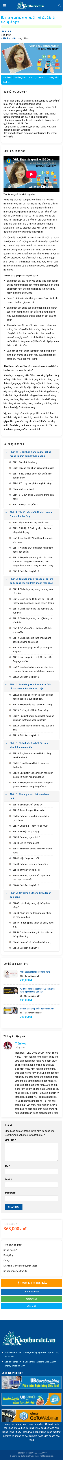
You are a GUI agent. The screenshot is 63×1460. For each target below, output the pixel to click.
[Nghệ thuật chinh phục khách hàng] (11, 973)
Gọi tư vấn (31, 1299)
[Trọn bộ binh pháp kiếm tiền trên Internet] (11, 1010)
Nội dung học (20, 77)
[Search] (59, 5)
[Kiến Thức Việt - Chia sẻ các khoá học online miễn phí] (31, 5)
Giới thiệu (7, 77)
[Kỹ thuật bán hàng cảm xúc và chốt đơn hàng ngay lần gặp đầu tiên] (11, 990)
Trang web (10, 1193)
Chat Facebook (31, 1291)
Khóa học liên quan (37, 77)
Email (8, 1179)
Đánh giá (7, 82)
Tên (7, 1166)
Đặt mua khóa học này (31, 1283)
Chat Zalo (32, 1305)
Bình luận (10, 1140)
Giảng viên (53, 77)
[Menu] (4, 5)
